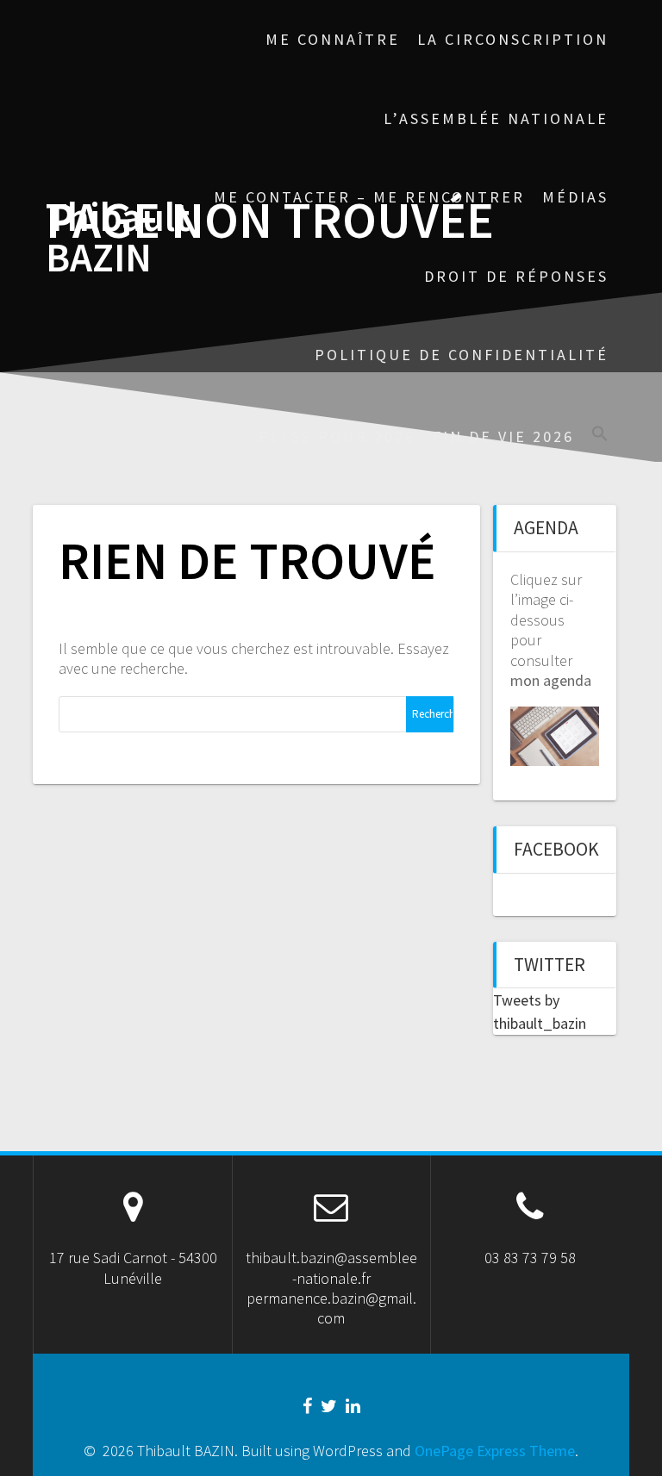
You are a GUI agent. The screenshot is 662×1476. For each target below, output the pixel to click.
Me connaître (332, 39)
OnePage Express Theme (495, 1450)
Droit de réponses (516, 276)
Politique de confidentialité (462, 354)
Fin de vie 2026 (503, 436)
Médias (575, 197)
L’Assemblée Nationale (496, 118)
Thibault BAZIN (118, 237)
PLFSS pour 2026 (337, 436)
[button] (600, 435)
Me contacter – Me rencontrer (369, 197)
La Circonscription (513, 39)
